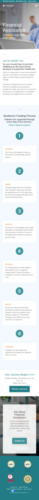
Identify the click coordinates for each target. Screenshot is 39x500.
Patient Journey (19, 389)
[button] (36, 5)
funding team (14, 72)
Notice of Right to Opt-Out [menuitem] (14, 489)
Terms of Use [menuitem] (28, 489)
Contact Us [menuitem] (13, 487)
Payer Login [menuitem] (32, 1)
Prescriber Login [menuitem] (21, 1)
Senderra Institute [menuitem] (9, 1)
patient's (33, 72)
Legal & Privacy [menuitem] (23, 487)
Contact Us (20, 441)
